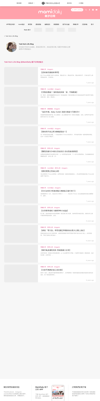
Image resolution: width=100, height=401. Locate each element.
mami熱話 (21, 24)
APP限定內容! (10, 24)
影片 (92, 24)
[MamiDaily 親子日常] (50, 13)
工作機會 (81, 3)
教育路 (30, 24)
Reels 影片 (27, 30)
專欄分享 (75, 24)
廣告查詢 (69, 3)
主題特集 (84, 24)
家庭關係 (56, 24)
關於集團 (19, 3)
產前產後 (38, 24)
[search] (86, 10)
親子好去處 (66, 24)
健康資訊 (47, 24)
